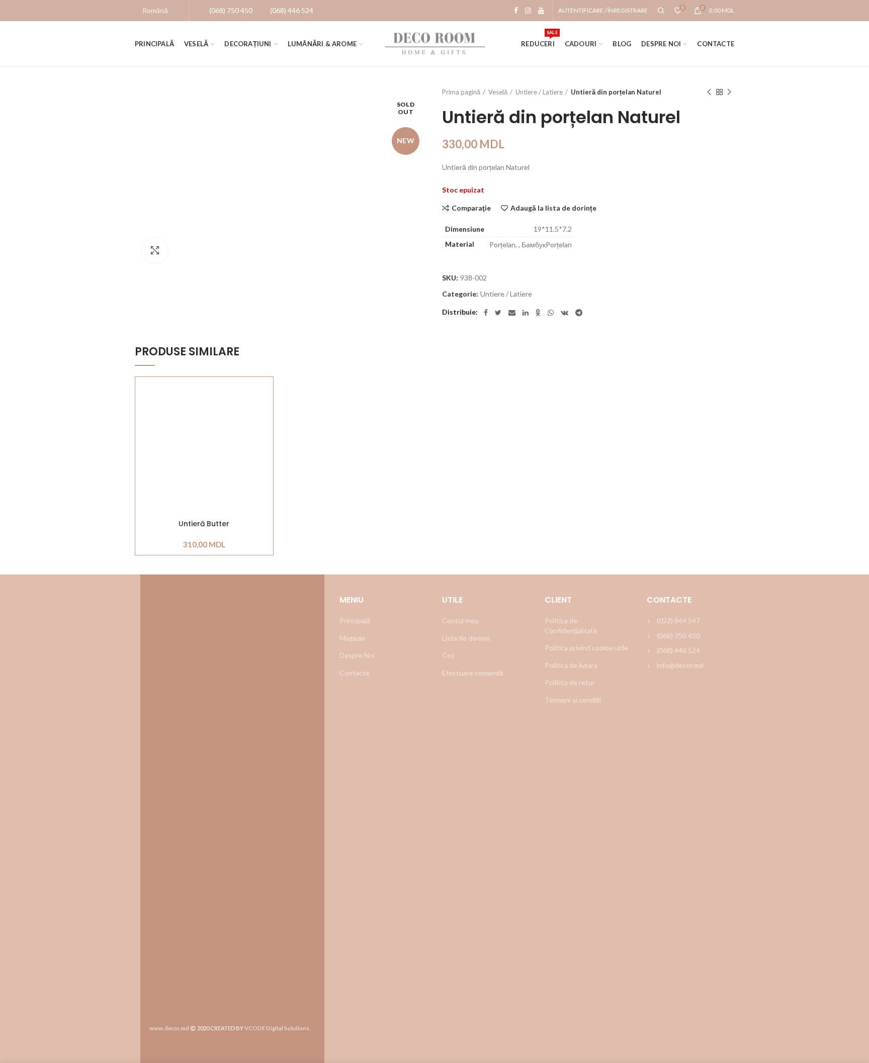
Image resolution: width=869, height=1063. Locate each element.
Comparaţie (471, 208)
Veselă (497, 92)
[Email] (512, 312)
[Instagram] (528, 10)
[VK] (564, 312)
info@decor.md (680, 665)
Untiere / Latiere (539, 92)
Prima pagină (461, 92)
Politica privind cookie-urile (587, 647)
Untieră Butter (204, 524)
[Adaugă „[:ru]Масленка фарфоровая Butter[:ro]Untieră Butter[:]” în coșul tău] (265, 416)
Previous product (709, 92)
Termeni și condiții (573, 700)
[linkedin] (525, 312)
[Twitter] (498, 312)
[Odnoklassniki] (538, 312)
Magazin (352, 638)
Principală (354, 620)
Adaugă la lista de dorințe (553, 208)
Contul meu (460, 620)
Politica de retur (570, 682)
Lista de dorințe (466, 638)
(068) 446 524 (678, 650)
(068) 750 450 (678, 635)
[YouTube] (541, 10)
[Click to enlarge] (154, 250)
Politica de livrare (571, 665)
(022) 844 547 (678, 620)
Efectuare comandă (472, 672)
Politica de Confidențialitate (571, 625)
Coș (448, 655)
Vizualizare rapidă (265, 438)
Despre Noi (357, 655)
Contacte (354, 672)
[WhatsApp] (550, 312)
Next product (729, 92)
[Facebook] (516, 10)
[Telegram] (579, 312)
